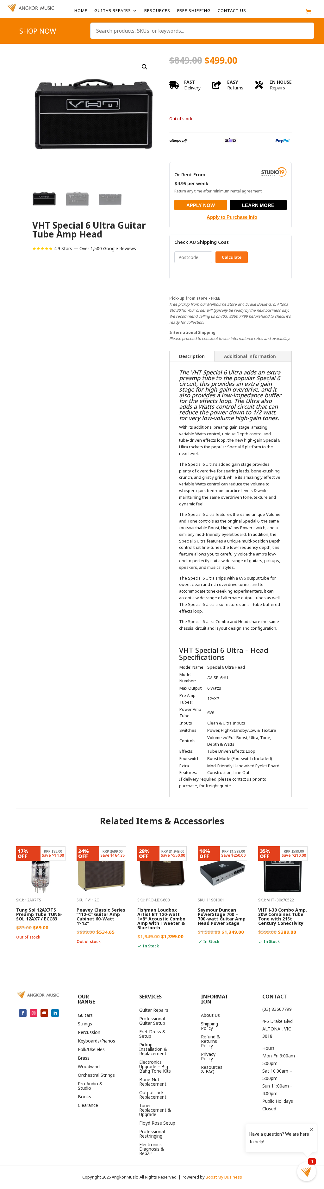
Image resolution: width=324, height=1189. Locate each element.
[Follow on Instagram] (33, 1013)
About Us (210, 1015)
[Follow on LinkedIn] (55, 1013)
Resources (157, 10)
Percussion (89, 1032)
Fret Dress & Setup (152, 1034)
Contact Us (232, 10)
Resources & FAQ (211, 1070)
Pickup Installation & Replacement (153, 1049)
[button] (144, 67)
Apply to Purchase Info (232, 217)
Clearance (88, 1105)
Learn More (258, 205)
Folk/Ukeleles (91, 1049)
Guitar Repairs (112, 10)
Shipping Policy (209, 1026)
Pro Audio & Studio (90, 1086)
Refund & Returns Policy (210, 1042)
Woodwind (89, 1066)
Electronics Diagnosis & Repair (151, 1149)
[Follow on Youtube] (44, 1013)
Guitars (85, 1015)
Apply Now (200, 205)
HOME (80, 10)
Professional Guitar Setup (152, 1021)
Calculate (231, 257)
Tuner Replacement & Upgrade (155, 1110)
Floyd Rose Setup (157, 1123)
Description (192, 356)
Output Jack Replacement (152, 1095)
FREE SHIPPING (194, 10)
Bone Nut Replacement (152, 1082)
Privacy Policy (208, 1057)
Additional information (250, 356)
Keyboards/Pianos (96, 1041)
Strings (85, 1024)
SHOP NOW (37, 32)
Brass (84, 1058)
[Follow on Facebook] (23, 1013)
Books (84, 1097)
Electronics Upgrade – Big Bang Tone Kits (155, 1067)
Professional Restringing (152, 1134)
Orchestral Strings (96, 1075)
